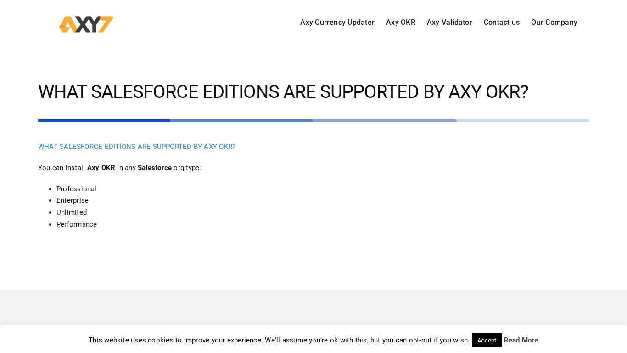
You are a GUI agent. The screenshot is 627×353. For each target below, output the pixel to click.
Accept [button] (486, 340)
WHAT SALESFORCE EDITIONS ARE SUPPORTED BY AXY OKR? (136, 146)
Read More (521, 340)
